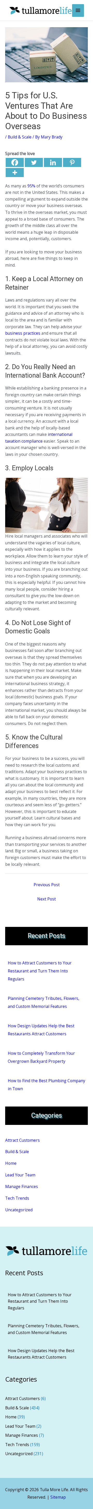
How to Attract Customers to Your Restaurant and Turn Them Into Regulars (40, 971)
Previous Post (47, 885)
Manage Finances (21, 1186)
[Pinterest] (72, 162)
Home (11, 1163)
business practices (22, 333)
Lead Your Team (20, 1175)
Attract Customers (22, 1140)
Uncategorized (19, 1210)
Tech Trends (17, 1198)
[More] (15, 172)
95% (31, 186)
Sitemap (58, 1497)
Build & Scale (20, 137)
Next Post (46, 899)
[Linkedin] (53, 162)
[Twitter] (34, 162)
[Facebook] (15, 162)
